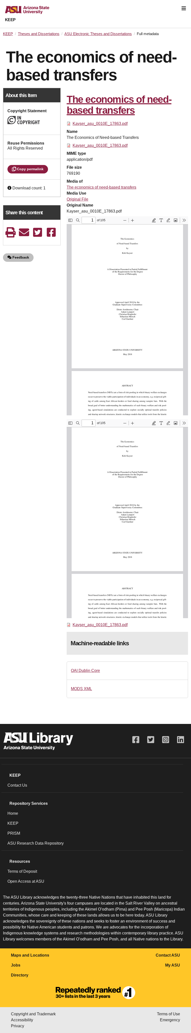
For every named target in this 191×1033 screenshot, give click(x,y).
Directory (19, 975)
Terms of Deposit (22, 871)
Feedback (20, 257)
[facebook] (51, 232)
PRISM (13, 833)
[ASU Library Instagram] (165, 740)
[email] (24, 232)
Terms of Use (168, 1014)
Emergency (170, 1020)
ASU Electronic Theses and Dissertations (98, 34)
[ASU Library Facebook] (135, 740)
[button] (9, 188)
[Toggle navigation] (184, 8)
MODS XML (81, 689)
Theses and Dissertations (38, 34)
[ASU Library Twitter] (150, 740)
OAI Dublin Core (85, 670)
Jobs (15, 965)
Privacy (17, 1026)
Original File (77, 199)
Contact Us (17, 785)
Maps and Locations (30, 955)
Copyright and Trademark (33, 1014)
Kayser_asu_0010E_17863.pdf (100, 123)
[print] (10, 232)
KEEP (10, 20)
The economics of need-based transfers (101, 187)
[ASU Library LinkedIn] (180, 740)
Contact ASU (168, 955)
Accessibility (22, 1020)
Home (12, 813)
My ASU (172, 965)
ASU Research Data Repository (35, 843)
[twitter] (37, 232)
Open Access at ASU (25, 881)
